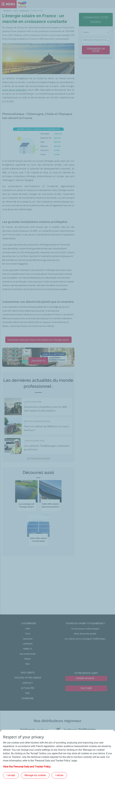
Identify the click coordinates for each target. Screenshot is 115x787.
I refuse (59, 775)
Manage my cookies (35, 775)
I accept (11, 775)
